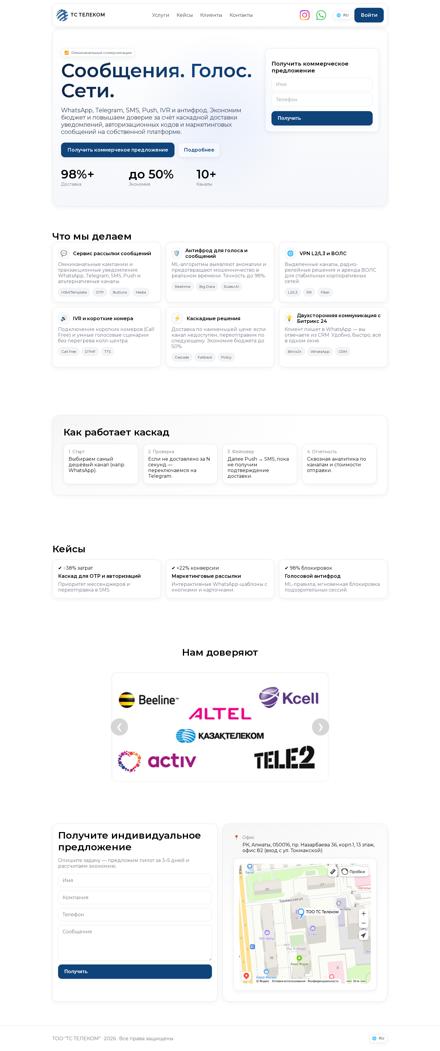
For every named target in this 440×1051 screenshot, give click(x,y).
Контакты (241, 15)
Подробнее (199, 150)
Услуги (160, 15)
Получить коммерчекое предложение (117, 150)
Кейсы (185, 15)
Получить (289, 118)
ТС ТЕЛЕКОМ (88, 15)
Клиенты (211, 15)
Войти (369, 15)
